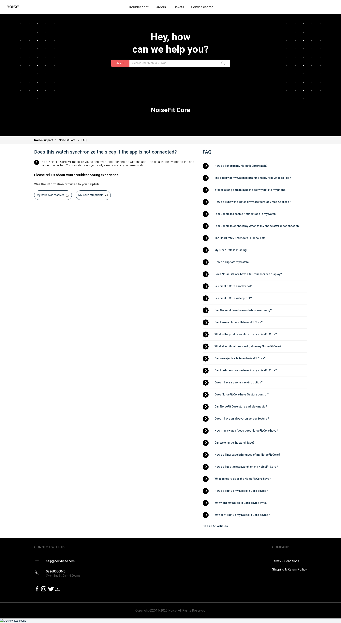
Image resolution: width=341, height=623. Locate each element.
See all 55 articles (215, 526)
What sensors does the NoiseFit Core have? (243, 478)
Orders (161, 7)
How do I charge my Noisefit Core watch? (241, 165)
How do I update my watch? (232, 262)
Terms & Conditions (285, 561)
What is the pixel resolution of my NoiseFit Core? (246, 334)
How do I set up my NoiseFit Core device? (241, 490)
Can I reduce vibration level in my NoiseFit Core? (246, 370)
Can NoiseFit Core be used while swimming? (243, 310)
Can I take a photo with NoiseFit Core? (239, 322)
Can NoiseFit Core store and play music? (241, 406)
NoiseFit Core (67, 140)
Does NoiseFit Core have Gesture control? (242, 394)
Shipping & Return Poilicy (289, 569)
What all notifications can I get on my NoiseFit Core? (248, 346)
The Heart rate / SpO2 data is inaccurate (240, 238)
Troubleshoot (138, 7)
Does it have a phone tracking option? (239, 382)
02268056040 (63, 573)
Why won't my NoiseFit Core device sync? (241, 502)
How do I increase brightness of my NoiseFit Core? (247, 454)
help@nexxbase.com (60, 561)
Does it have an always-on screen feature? (242, 418)
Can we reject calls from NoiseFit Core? (240, 358)
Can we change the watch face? (234, 442)
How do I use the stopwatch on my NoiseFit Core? (246, 466)
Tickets (178, 7)
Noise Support (43, 140)
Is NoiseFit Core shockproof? (234, 286)
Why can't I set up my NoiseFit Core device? (242, 514)
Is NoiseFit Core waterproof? (233, 298)
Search (120, 63)
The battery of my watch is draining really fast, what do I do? (253, 177)
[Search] (224, 63)
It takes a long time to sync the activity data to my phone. (250, 189)
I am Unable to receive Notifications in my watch (245, 213)
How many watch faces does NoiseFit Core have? (246, 430)
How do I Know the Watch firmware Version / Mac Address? (253, 201)
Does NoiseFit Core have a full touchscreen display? (248, 274)
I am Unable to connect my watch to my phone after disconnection (257, 226)
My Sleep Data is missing (231, 250)
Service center (202, 7)
